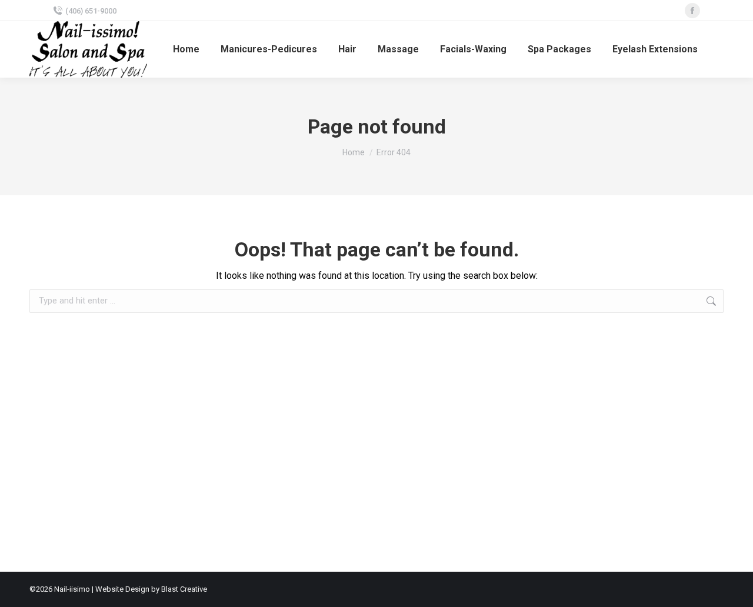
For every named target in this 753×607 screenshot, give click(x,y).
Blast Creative (184, 589)
